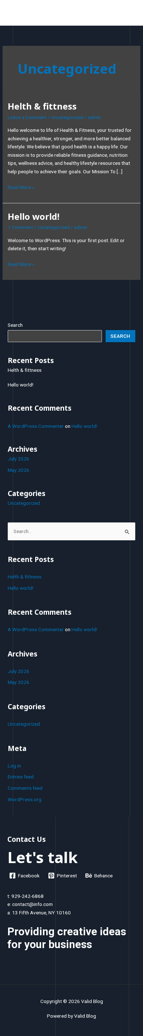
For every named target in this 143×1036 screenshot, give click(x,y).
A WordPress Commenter (36, 426)
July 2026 (18, 459)
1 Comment (20, 227)
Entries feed (21, 777)
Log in (14, 766)
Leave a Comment (27, 117)
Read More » (21, 186)
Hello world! (33, 216)
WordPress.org (24, 799)
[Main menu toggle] (128, 14)
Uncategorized (67, 117)
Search (15, 325)
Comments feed (25, 788)
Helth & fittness (42, 106)
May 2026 (18, 470)
